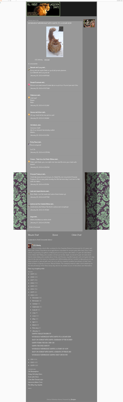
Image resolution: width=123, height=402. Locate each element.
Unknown (33, 95)
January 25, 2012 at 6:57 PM (39, 197)
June (34, 316)
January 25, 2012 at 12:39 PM (40, 152)
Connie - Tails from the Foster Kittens (42, 159)
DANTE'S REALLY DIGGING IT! (41, 334)
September (36, 307)
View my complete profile (36, 269)
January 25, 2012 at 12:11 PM (39, 135)
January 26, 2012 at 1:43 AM (39, 210)
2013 (32, 292)
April (34, 322)
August (35, 310)
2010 (32, 362)
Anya (32, 217)
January (35, 331)
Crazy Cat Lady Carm (35, 374)
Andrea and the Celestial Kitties (40, 204)
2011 (32, 359)
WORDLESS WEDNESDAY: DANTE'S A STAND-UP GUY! (50, 349)
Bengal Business (35, 82)
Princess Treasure (36, 174)
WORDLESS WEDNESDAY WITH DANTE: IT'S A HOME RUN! (51, 337)
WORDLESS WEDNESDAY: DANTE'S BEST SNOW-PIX (50, 355)
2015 (32, 286)
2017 (32, 280)
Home (55, 235)
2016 (32, 283)
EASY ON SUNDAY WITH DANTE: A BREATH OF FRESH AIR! (51, 352)
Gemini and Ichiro (36, 112)
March (34, 325)
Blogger (73, 399)
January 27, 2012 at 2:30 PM (39, 223)
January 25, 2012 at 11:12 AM (39, 105)
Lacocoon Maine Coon (35, 382)
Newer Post (33, 235)
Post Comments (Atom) (44, 240)
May (34, 319)
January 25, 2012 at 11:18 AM (39, 118)
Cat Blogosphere (33, 371)
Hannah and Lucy (36, 67)
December (35, 298)
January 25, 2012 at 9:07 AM (39, 88)
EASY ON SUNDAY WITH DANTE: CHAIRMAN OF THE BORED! (52, 340)
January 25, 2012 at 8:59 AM (39, 75)
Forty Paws (34, 142)
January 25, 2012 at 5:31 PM (39, 184)
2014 (32, 289)
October (35, 304)
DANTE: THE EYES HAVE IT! (41, 346)
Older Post (76, 235)
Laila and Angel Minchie (38, 191)
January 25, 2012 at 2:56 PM (39, 167)
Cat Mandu (33, 125)
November (35, 301)
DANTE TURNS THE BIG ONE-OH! (43, 343)
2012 (32, 295)
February (35, 328)
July (34, 313)
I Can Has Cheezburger (35, 379)
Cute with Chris (33, 377)
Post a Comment (34, 227)
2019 (32, 274)
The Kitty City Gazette (35, 385)
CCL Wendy (37, 245)
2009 (33, 365)
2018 (32, 277)
